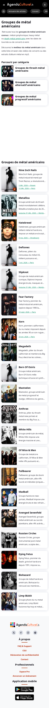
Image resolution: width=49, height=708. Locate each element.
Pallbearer (25, 471)
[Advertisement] (24, 133)
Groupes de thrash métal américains (30, 69)
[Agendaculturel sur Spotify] (35, 633)
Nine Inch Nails (28, 170)
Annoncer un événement (24, 676)
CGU (24, 650)
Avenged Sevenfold (30, 512)
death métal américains (14, 38)
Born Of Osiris (27, 367)
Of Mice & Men (27, 450)
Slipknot (23, 272)
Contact (24, 659)
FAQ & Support (25, 646)
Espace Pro (25, 671)
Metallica (24, 197)
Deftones (24, 247)
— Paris (27, 188)
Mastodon (25, 387)
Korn (21, 321)
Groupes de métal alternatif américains (27, 84)
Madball (23, 491)
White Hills (25, 429)
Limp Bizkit (25, 595)
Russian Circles (27, 533)
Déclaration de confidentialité (24, 655)
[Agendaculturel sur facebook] (21, 633)
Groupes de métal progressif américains (28, 98)
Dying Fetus (26, 554)
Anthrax (23, 408)
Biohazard (25, 575)
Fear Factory (26, 296)
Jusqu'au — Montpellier (33, 213)
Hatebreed (25, 222)
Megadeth (25, 346)
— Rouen (27, 185)
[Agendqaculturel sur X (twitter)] (14, 633)
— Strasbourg (29, 238)
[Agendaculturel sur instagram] (28, 633)
